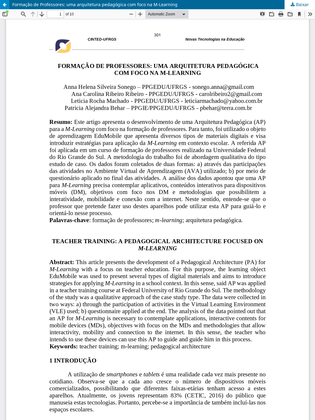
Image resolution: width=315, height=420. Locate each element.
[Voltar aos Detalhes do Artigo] (4, 4)
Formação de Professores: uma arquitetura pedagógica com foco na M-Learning (94, 4)
